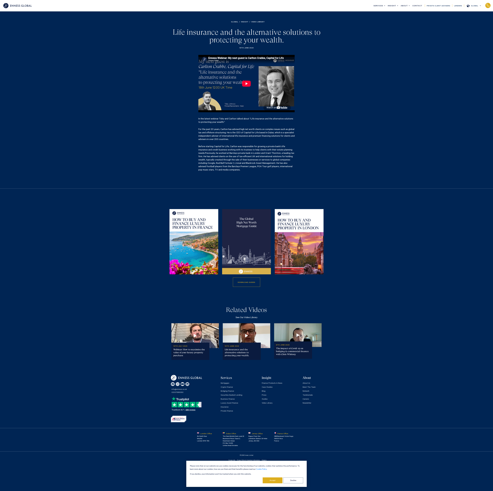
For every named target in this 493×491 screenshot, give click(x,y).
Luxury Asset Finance (229, 403)
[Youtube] (182, 384)
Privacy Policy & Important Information (248, 460)
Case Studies (267, 387)
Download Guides (246, 282)
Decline (293, 480)
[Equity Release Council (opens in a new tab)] (178, 419)
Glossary (264, 460)
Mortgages (225, 383)
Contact (417, 6)
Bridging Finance (227, 391)
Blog (263, 391)
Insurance (225, 407)
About (404, 6)
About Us (306, 383)
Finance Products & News (272, 383)
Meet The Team (309, 387)
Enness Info (232, 460)
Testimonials (308, 395)
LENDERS (458, 6)
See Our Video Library (246, 317)
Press (264, 395)
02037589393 (488, 5)
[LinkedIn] (187, 384)
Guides (265, 399)
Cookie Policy (261, 469)
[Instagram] (177, 384)
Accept (273, 480)
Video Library (267, 403)
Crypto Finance (227, 387)
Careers (306, 399)
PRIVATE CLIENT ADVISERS (438, 6)
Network (306, 391)
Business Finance (228, 399)
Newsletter (307, 403)
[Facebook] (173, 384)
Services (378, 6)
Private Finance (227, 411)
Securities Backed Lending (231, 395)
